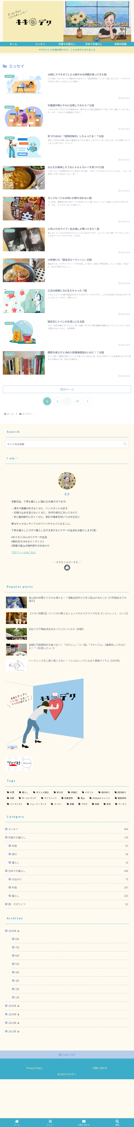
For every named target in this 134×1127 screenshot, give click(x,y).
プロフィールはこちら (23, 552)
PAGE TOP (68, 1055)
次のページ (67, 389)
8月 (17, 939)
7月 (17, 947)
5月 (17, 964)
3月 (17, 980)
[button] (125, 444)
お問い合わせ (99, 1068)
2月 (17, 989)
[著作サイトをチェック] (67, 568)
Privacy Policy (34, 1068)
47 (77, 401)
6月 (17, 955)
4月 (17, 972)
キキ (67, 494)
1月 (17, 997)
